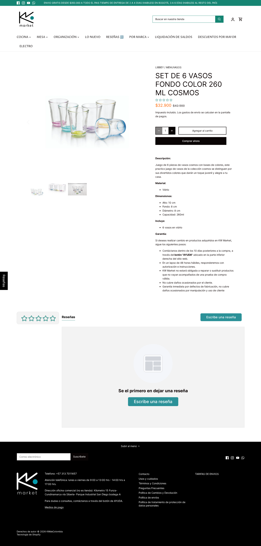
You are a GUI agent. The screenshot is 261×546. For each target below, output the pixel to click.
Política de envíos (149, 497)
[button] (163, 100)
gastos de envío (191, 112)
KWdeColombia (55, 531)
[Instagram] (23, 3)
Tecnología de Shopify (28, 534)
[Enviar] (219, 19)
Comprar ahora (191, 140)
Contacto (144, 473)
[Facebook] (18, 3)
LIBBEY (159, 67)
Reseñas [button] (4, 281)
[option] (87, 121)
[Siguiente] (141, 122)
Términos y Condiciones (152, 483)
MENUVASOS (173, 67)
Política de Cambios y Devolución (158, 492)
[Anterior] (33, 122)
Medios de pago (54, 507)
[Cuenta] (233, 19)
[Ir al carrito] (240, 19)
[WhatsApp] (33, 3)
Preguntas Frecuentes (151, 488)
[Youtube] (28, 3)
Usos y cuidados (148, 478)
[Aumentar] (171, 130)
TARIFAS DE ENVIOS (207, 473)
